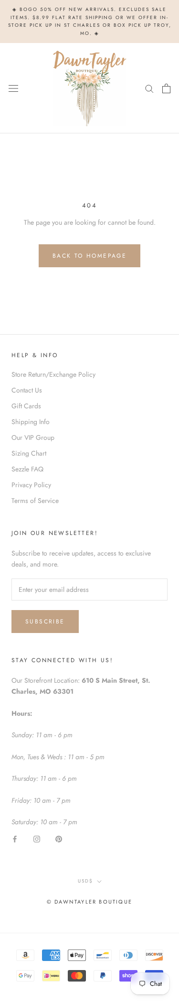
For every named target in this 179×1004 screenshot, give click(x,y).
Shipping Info (30, 421)
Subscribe (45, 621)
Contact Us (26, 390)
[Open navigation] (13, 88)
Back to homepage (89, 255)
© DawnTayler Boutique (89, 902)
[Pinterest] (58, 838)
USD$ (85, 880)
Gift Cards (26, 406)
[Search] (149, 88)
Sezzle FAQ (27, 469)
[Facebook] (14, 838)
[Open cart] (166, 88)
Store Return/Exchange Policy (53, 374)
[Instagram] (36, 838)
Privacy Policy (31, 485)
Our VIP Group (32, 437)
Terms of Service (35, 500)
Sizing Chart (28, 453)
